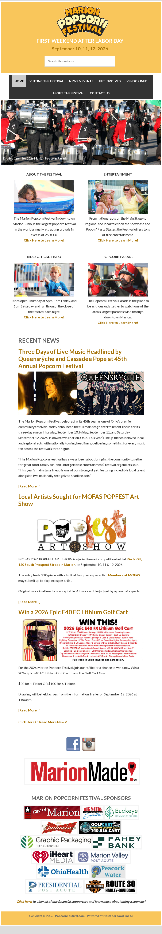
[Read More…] (29, 486)
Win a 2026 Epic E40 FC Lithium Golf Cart (73, 612)
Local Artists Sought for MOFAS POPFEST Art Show (78, 500)
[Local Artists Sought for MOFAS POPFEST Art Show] (81, 531)
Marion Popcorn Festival (82, 21)
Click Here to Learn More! (44, 240)
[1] (4, 162)
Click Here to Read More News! (42, 722)
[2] (7, 162)
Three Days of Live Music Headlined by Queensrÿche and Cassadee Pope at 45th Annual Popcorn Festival (72, 358)
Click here (24, 901)
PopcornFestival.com (70, 916)
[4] (13, 162)
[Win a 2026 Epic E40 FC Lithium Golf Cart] (81, 640)
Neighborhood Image (118, 916)
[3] (10, 162)
